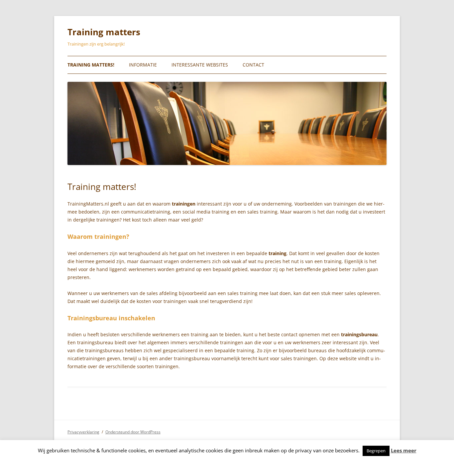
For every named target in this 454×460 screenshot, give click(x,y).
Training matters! (90, 65)
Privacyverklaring (83, 432)
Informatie (143, 65)
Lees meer (403, 450)
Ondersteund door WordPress (133, 432)
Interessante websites (199, 65)
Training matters (103, 32)
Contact (253, 65)
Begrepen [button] (376, 451)
